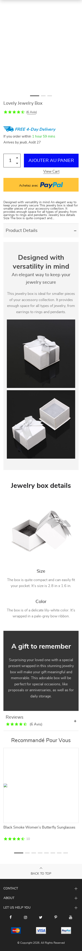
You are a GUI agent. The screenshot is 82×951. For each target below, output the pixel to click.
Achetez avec (29, 185)
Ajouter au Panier (51, 160)
